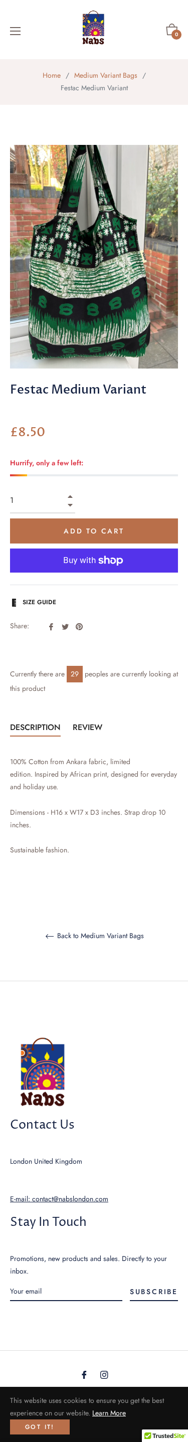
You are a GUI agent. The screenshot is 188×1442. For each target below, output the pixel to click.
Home (52, 75)
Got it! (40, 1426)
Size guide (38, 602)
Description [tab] (35, 727)
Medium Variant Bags (105, 75)
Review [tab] (89, 727)
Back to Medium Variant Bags (99, 936)
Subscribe (154, 1292)
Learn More (109, 1413)
